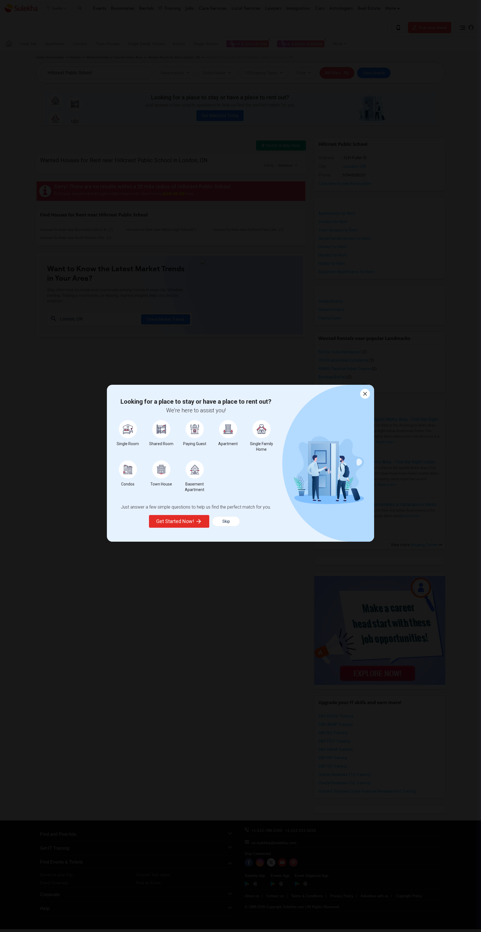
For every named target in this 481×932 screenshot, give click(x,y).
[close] (365, 394)
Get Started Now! (175, 521)
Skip (226, 521)
